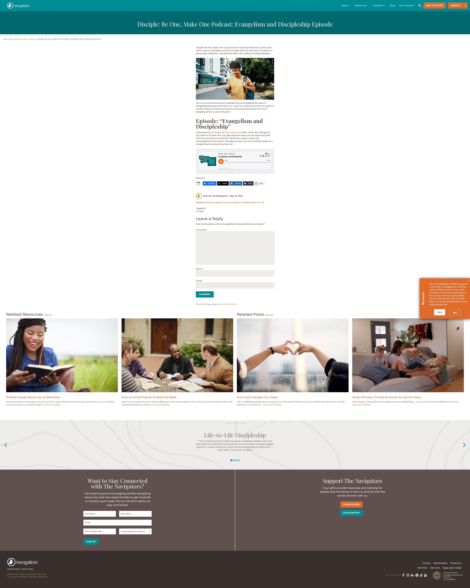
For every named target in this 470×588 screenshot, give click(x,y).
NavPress (422, 568)
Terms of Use (27, 569)
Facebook (403, 575)
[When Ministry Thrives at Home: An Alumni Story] (408, 355)
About (344, 5)
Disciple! (200, 211)
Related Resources (24, 314)
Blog (392, 5)
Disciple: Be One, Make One (227, 132)
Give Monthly (351, 512)
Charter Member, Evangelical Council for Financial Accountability (453, 576)
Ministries (378, 5)
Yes (439, 312)
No (455, 312)
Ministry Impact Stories (25, 39)
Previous (5, 445)
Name (199, 269)
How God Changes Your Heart (257, 397)
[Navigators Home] (23, 564)
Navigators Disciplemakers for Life (247, 202)
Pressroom (455, 563)
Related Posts (250, 314)
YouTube (425, 575)
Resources (360, 5)
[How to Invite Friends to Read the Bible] (177, 355)
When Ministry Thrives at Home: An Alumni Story (386, 397)
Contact (426, 563)
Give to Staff (434, 5)
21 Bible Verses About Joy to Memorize (33, 397)
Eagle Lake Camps (452, 568)
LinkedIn (412, 575)
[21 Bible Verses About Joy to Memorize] (62, 355)
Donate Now (351, 504)
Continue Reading (52, 405)
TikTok (421, 575)
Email (199, 281)
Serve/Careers (440, 563)
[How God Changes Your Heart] (293, 355)
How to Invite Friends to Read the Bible (149, 397)
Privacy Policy (13, 569)
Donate (455, 5)
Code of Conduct (230, 304)
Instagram (408, 575)
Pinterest (416, 575)
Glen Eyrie (435, 568)
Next (464, 445)
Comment (201, 230)
